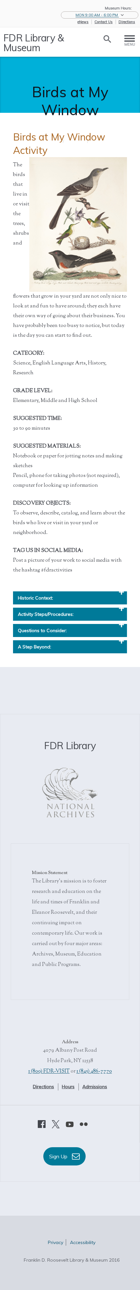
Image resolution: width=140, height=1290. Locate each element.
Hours (68, 1087)
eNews (83, 22)
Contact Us (103, 22)
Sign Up (59, 1156)
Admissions (94, 1087)
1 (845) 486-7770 (94, 1071)
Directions (127, 22)
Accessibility (82, 1242)
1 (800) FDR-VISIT (49, 1071)
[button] (99, 15)
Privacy (55, 1242)
